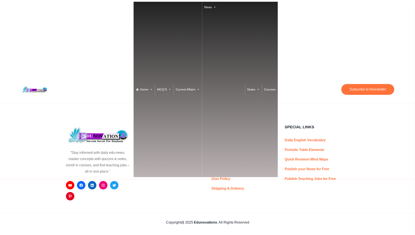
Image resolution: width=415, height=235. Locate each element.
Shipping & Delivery (227, 188)
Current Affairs (185, 89)
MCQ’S (162, 89)
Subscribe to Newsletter (368, 89)
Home (144, 89)
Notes (251, 89)
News (208, 7)
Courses (270, 89)
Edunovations (205, 222)
